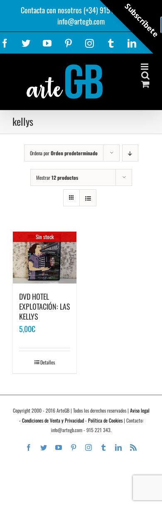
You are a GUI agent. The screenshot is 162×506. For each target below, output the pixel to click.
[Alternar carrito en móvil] (145, 84)
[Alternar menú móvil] (145, 66)
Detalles (47, 362)
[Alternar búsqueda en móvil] (145, 75)
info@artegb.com (81, 21)
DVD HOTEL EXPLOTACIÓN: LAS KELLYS (44, 306)
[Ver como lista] (88, 198)
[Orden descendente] (130, 152)
